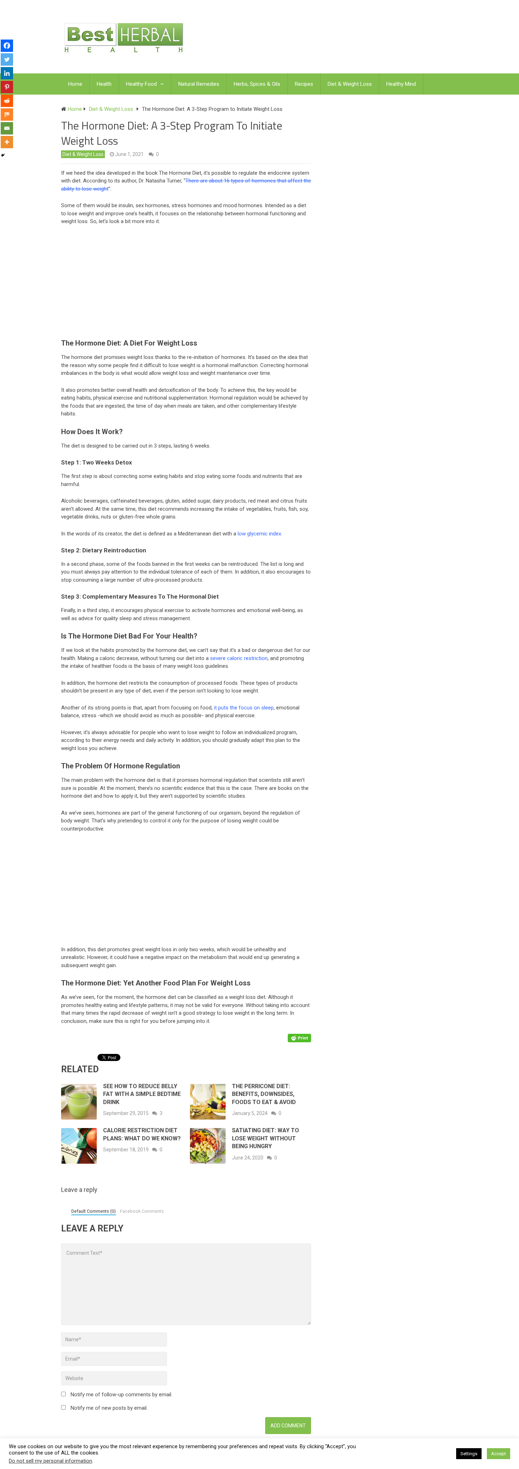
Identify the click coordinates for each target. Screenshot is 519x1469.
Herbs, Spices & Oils (257, 84)
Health (104, 84)
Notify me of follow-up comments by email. (121, 1394)
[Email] (7, 128)
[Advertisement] (189, 283)
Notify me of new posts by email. (109, 1408)
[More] (7, 142)
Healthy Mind (401, 84)
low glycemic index (259, 533)
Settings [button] (468, 1453)
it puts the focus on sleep (244, 707)
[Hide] (3, 155)
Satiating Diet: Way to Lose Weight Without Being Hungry (265, 1138)
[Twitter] (7, 59)
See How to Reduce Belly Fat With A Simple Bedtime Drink (142, 1094)
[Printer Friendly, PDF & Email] (299, 1038)
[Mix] (7, 114)
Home (75, 84)
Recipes (304, 84)
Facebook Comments (142, 1211)
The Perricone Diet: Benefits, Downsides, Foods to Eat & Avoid (264, 1094)
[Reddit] (7, 101)
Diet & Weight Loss (350, 84)
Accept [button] (498, 1453)
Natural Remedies (198, 84)
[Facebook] (7, 46)
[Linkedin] (7, 73)
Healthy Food (141, 84)
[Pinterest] (7, 87)
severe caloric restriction (239, 658)
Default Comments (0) (93, 1211)
